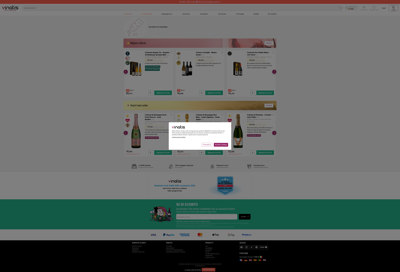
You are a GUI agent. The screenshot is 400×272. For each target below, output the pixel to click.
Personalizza (207, 145)
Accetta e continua (221, 145)
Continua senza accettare (179, 137)
